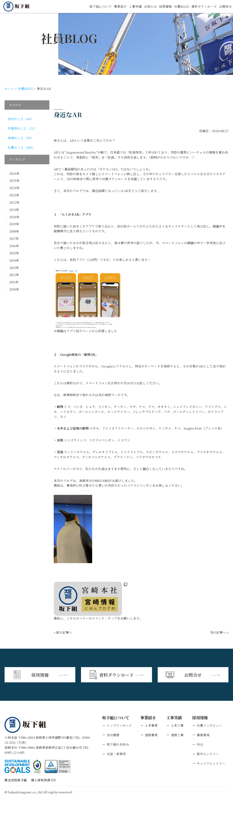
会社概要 (113, 735)
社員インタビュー (209, 725)
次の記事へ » (219, 632)
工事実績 (135, 6)
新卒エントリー (208, 754)
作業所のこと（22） (22, 128)
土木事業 (151, 725)
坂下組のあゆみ (118, 744)
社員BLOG (181, 6)
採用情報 (165, 6)
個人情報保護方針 (43, 780)
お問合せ (225, 6)
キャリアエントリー (211, 763)
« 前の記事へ (63, 632)
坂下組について (100, 6)
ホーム (9, 88)
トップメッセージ (119, 725)
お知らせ (150, 6)
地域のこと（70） (20, 138)
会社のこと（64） (21, 118)
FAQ (200, 744)
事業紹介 (120, 6)
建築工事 (177, 735)
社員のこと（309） (21, 147)
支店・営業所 (116, 754)
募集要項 (203, 735)
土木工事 (177, 725)
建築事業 (151, 735)
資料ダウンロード (204, 6)
